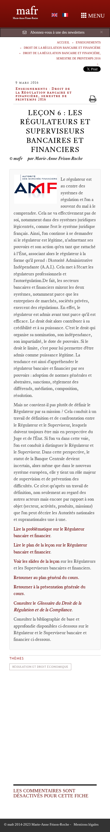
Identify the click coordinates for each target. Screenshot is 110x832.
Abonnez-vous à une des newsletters (57, 32)
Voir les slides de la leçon (37, 561)
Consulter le (25, 603)
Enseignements (88, 42)
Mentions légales (86, 824)
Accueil (63, 42)
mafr (27, 10)
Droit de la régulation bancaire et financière (62, 47)
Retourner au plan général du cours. (46, 577)
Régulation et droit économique (40, 667)
